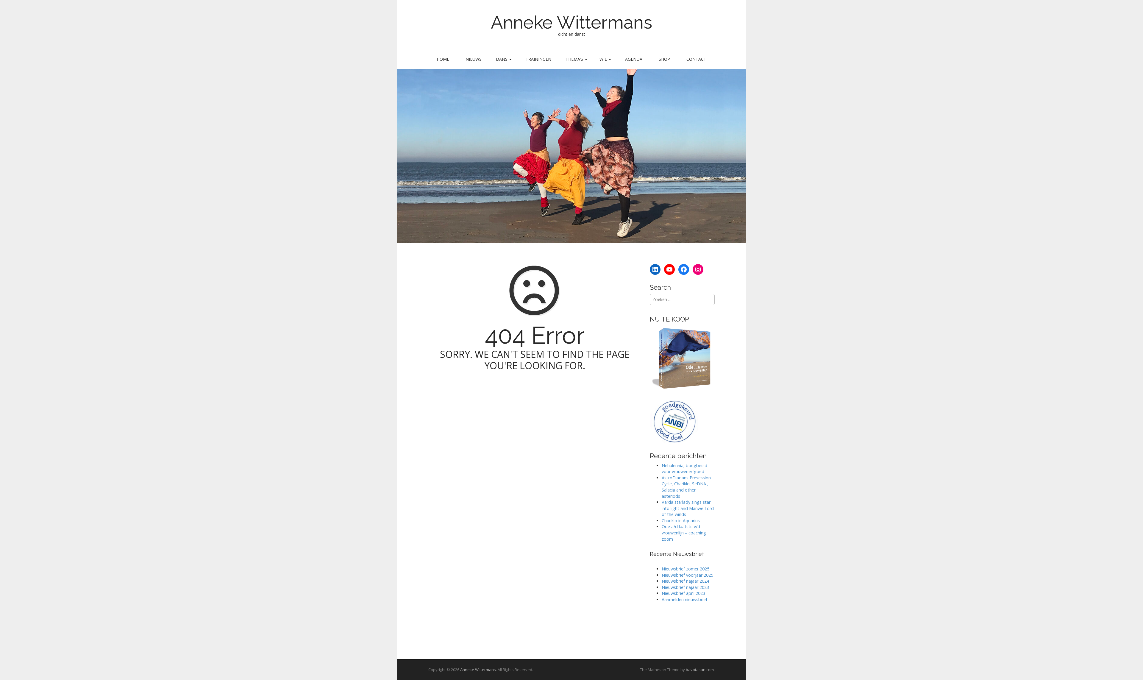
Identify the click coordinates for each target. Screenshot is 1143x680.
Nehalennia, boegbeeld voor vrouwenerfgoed (684, 469)
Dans (502, 59)
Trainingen (538, 59)
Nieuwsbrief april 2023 (683, 593)
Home (443, 59)
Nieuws (474, 59)
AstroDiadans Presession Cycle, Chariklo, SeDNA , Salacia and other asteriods (686, 487)
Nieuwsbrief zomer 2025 (685, 569)
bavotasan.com (700, 669)
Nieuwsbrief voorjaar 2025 (687, 575)
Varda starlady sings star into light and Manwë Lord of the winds (688, 508)
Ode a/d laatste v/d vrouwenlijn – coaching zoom (684, 533)
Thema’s (575, 59)
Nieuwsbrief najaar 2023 (685, 587)
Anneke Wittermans (571, 22)
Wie (603, 59)
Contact (696, 59)
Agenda (633, 59)
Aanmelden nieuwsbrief (684, 599)
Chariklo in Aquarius (681, 520)
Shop (664, 59)
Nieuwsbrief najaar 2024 (685, 581)
